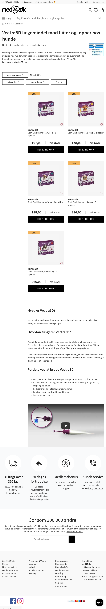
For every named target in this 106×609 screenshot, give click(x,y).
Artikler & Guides (36, 570)
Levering (59, 573)
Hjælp (99, 602)
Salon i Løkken (9, 576)
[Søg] (100, 18)
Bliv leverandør (9, 573)
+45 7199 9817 (89, 485)
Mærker (32, 563)
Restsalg (32, 573)
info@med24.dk (95, 488)
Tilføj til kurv (45, 149)
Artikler (88, 2)
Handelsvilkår (61, 567)
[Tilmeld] (71, 539)
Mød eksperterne (10, 567)
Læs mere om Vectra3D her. (14, 62)
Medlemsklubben (10, 570)
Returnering (60, 576)
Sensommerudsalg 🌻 (46, 2)
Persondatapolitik (63, 579)
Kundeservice (98, 2)
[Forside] (3, 24)
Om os (5, 563)
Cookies (59, 582)
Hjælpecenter (61, 563)
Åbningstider (61, 586)
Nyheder (33, 567)
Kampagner (28, 2)
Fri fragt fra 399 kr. (11, 2)
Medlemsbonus (62, 570)
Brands (80, 2)
